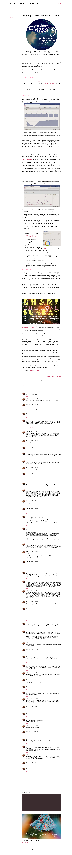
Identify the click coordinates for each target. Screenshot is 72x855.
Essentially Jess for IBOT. (34, 370)
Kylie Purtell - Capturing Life (30, 3)
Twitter (54, 376)
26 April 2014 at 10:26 (34, 691)
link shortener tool (48, 248)
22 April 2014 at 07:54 (34, 392)
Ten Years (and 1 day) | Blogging (33, 840)
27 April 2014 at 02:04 (34, 718)
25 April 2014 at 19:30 (34, 649)
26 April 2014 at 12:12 (34, 698)
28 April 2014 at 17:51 (34, 745)
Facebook (49, 376)
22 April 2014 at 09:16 (34, 431)
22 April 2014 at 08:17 (34, 404)
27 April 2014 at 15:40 (34, 725)
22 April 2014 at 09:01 (34, 419)
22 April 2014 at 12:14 (34, 473)
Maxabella (38, 81)
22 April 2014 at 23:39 (34, 580)
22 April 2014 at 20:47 (34, 551)
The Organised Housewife (48, 83)
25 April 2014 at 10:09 (34, 630)
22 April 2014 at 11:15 (34, 460)
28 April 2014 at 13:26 (34, 739)
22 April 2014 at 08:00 (34, 398)
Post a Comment (28, 842)
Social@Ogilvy (50, 84)
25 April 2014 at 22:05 (34, 664)
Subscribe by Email (57, 378)
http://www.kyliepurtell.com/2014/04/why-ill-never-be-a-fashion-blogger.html (33, 236)
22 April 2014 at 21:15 (34, 561)
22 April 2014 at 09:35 (34, 440)
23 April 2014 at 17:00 (34, 590)
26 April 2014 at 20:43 (34, 713)
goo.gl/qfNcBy (28, 241)
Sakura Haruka (30, 427)
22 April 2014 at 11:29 (34, 467)
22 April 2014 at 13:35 (34, 508)
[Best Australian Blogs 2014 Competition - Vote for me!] (41, 381)
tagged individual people (27, 159)
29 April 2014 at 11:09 (34, 754)
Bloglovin (59, 376)
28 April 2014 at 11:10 (34, 731)
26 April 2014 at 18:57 (34, 706)
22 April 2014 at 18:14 (34, 527)
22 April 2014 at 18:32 (34, 543)
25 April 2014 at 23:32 (34, 679)
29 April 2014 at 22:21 (34, 762)
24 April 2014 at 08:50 (34, 608)
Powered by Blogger (37, 849)
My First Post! (31, 802)
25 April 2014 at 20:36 (34, 656)
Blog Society (25, 84)
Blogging (12, 17)
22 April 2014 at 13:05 (34, 500)
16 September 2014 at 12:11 (35, 768)
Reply (27, 396)
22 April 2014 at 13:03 (34, 489)
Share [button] (11, 12)
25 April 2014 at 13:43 (34, 642)
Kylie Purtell (28, 392)
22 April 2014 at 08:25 (34, 413)
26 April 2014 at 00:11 (34, 686)
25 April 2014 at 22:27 (34, 672)
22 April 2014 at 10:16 (34, 447)
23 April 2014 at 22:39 (34, 601)
